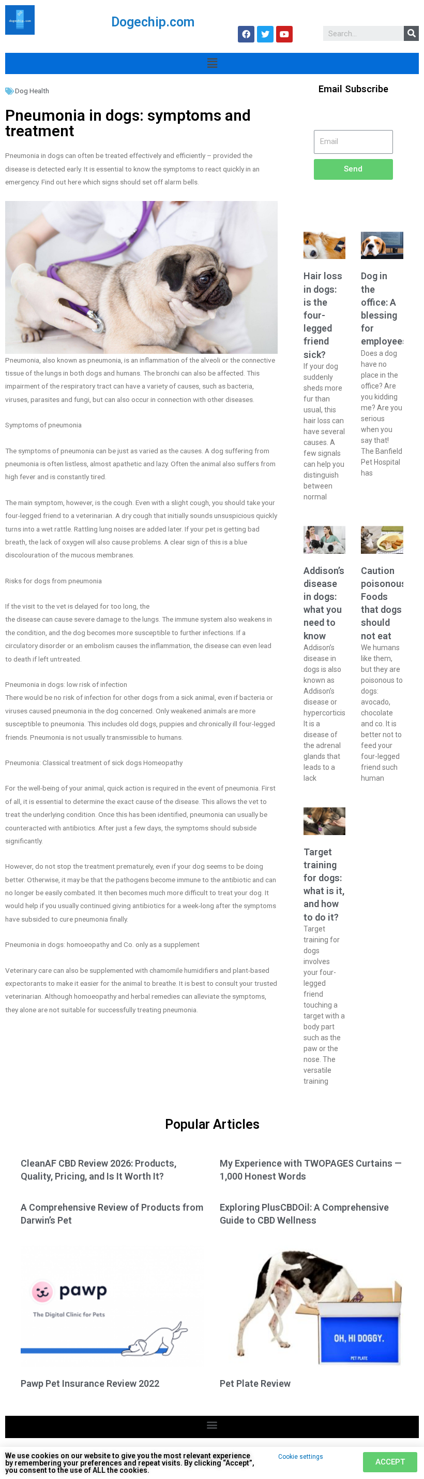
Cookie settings (300, 1456)
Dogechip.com (152, 22)
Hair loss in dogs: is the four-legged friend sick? (323, 315)
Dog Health (32, 91)
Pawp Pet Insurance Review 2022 (90, 1383)
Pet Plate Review (255, 1383)
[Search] (411, 33)
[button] (212, 1424)
